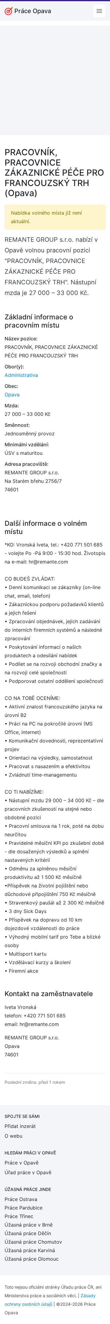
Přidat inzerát (20, 1126)
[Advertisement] (55, 80)
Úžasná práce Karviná (30, 1250)
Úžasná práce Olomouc (32, 1259)
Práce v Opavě (21, 1163)
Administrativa (21, 375)
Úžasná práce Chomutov (33, 1242)
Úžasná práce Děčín (28, 1233)
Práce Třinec (19, 1216)
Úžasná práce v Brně (29, 1225)
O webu (13, 1136)
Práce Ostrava (21, 1199)
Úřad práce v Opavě (28, 1172)
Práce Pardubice (23, 1208)
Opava (12, 395)
